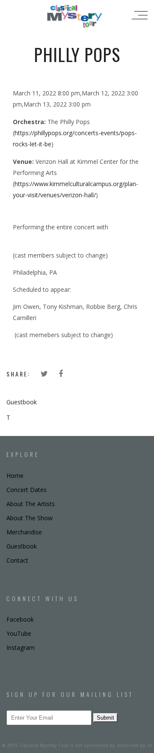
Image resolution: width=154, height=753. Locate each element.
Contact (17, 560)
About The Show (29, 518)
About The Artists (30, 504)
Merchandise (24, 532)
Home (15, 475)
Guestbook (21, 402)
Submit (105, 717)
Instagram (20, 647)
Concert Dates (26, 490)
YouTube (18, 633)
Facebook (20, 619)
